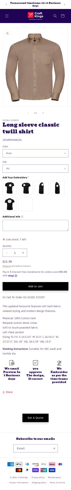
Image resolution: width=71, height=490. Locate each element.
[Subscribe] (54, 448)
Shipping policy (39, 483)
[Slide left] (28, 113)
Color (5, 146)
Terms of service (57, 483)
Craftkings (23, 477)
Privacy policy (38, 477)
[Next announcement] (64, 4)
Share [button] (9, 392)
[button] (7, 16)
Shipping (7, 266)
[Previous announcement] (6, 4)
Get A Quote (35, 417)
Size (5, 162)
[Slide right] (43, 113)
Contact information (18, 483)
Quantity (7, 246)
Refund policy (54, 477)
